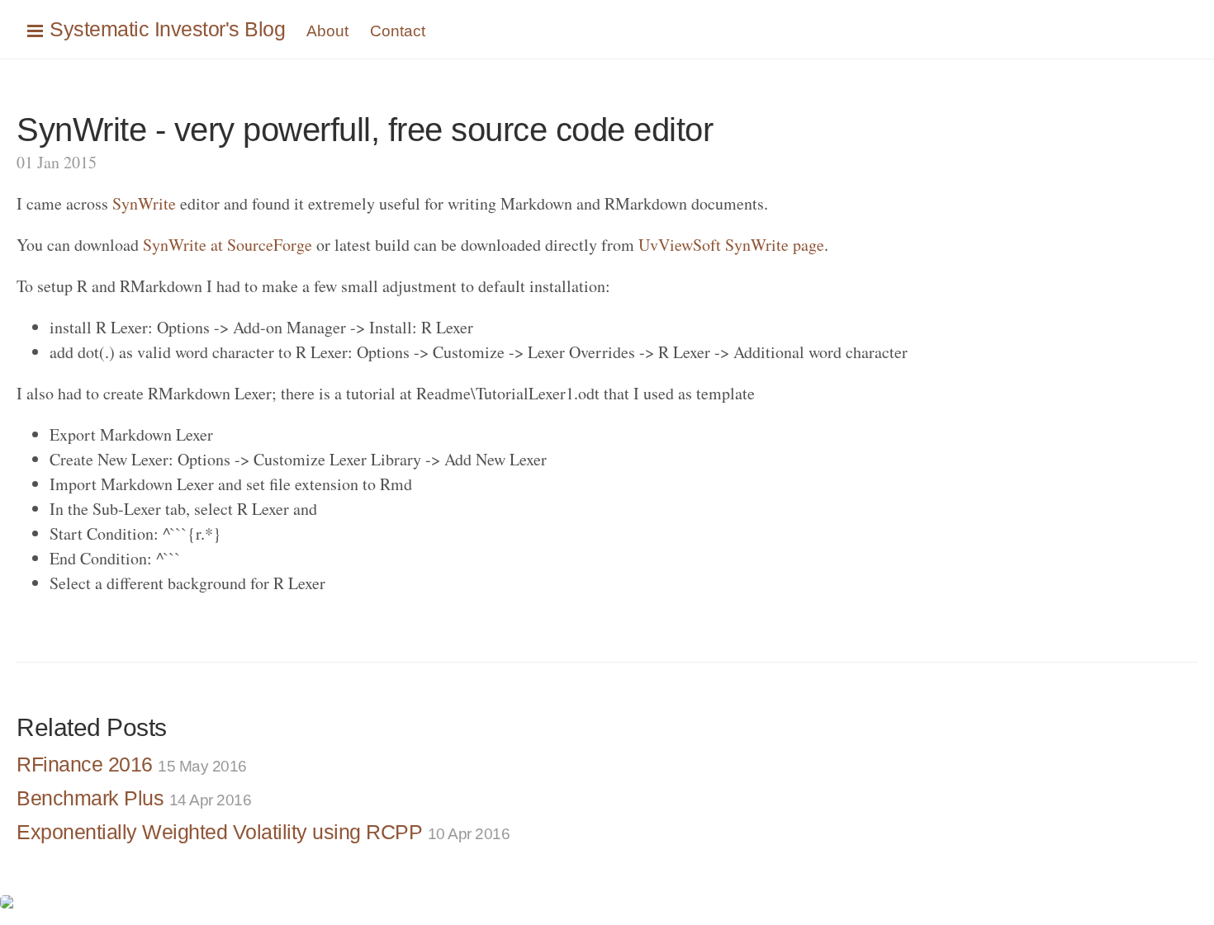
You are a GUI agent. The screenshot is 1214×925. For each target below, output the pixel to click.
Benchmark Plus (134, 797)
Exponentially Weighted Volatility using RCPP (263, 831)
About (327, 31)
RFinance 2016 (132, 764)
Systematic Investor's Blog (167, 28)
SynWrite (144, 203)
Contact (397, 31)
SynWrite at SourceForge (227, 245)
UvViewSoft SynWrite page (731, 245)
